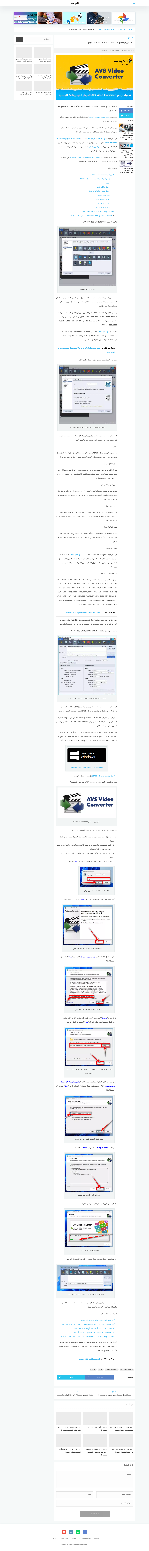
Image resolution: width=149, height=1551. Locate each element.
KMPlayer (113, 143)
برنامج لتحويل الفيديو (95, 147)
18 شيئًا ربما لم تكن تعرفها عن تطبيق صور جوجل (123, 21)
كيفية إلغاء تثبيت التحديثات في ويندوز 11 (25, 21)
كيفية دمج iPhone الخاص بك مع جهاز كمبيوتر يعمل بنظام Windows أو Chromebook (99, 20)
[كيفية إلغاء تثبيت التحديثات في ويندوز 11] (25, 18)
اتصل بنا (54, 1538)
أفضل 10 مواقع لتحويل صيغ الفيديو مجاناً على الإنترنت (98, 1320)
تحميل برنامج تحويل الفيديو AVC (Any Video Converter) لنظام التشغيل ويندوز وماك (88, 1337)
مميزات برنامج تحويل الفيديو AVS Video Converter (95, 179)
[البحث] (19, 39)
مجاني (107, 183)
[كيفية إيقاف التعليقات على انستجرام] (50, 18)
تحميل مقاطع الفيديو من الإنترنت (99, 117)
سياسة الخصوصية (86, 1538)
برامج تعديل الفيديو (76, 555)
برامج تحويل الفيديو (104, 332)
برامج (129, 38)
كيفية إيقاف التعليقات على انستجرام (49, 21)
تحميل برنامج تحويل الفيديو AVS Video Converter (98, 212)
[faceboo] (85, 1532)
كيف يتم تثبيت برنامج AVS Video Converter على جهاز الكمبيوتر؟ (91, 216)
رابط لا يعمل (74, 1538)
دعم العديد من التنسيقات (101, 208)
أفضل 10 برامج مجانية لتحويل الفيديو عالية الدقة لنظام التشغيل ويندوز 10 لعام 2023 (88, 1324)
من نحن (96, 1538)
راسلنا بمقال (64, 1538)
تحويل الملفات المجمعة (102, 199)
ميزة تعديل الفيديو (103, 203)
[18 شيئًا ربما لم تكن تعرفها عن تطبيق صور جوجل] (123, 18)
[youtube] (64, 1532)
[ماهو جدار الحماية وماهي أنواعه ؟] (74, 18)
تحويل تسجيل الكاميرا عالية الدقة (99, 191)
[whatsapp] (78, 1532)
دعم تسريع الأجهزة (103, 195)
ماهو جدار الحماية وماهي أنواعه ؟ (74, 22)
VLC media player (63, 139)
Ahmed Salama (127, 50)
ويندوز (100, 1370)
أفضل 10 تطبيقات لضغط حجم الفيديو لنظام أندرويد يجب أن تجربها (94, 1333)
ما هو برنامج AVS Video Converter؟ (103, 175)
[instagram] (71, 1532)
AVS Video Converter (126, 1370)
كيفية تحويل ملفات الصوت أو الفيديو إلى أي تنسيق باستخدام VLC (94, 1328)
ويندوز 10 (92, 1370)
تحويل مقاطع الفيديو (103, 187)
